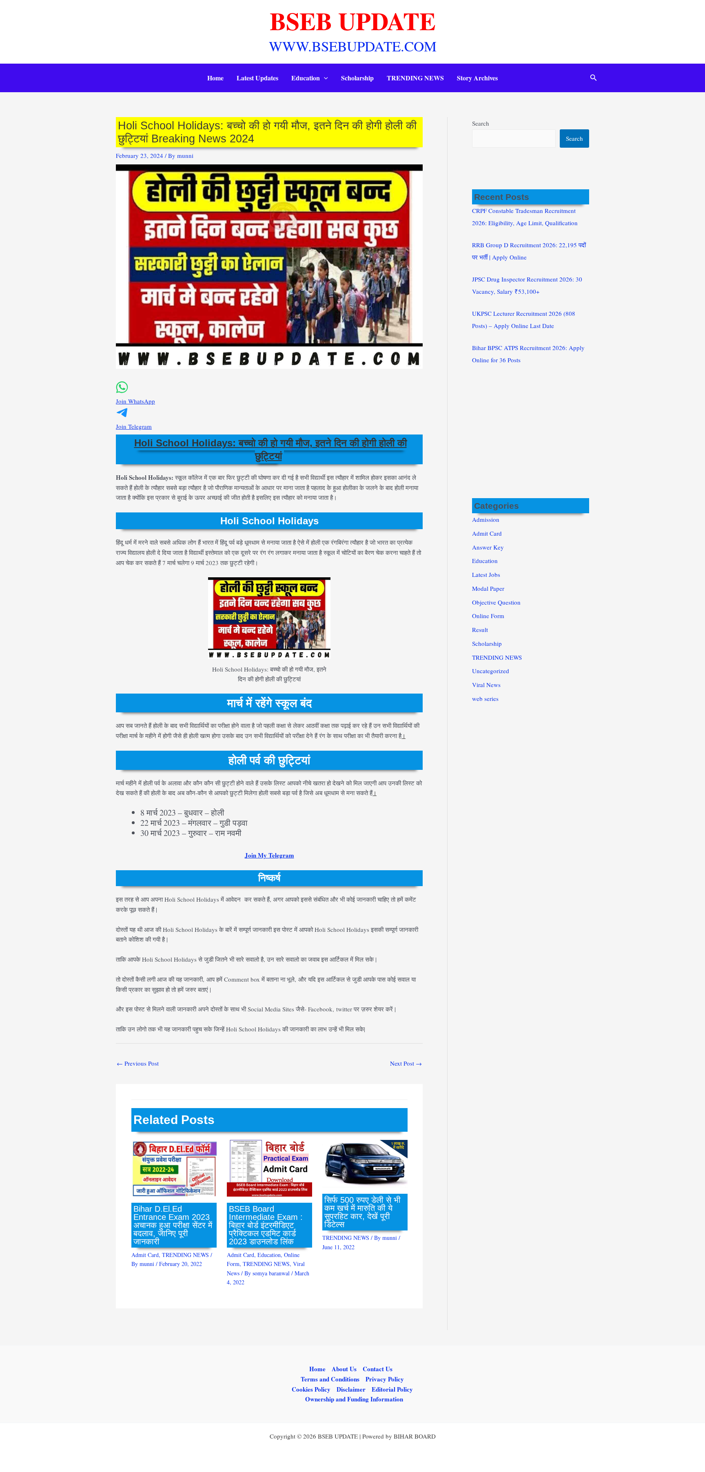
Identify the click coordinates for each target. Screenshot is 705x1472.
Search (480, 123)
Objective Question (496, 602)
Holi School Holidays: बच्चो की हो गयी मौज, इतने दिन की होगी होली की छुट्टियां (270, 449)
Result (480, 629)
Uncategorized (490, 671)
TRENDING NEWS (415, 77)
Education (305, 77)
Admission (485, 519)
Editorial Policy (392, 1389)
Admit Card (145, 1255)
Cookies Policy (311, 1389)
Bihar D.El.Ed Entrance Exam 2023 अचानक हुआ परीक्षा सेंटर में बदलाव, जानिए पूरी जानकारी (172, 1225)
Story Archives (477, 77)
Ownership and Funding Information (354, 1398)
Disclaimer (351, 1389)
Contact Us (377, 1368)
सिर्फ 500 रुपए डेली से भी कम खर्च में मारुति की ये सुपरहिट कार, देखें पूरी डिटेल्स (362, 1212)
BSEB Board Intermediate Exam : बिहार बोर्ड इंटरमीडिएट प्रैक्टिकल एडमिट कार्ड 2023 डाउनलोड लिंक (266, 1225)
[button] (324, 78)
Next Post (406, 1063)
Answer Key (488, 547)
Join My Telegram (269, 855)
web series (485, 698)
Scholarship (357, 77)
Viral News (486, 685)
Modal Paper (488, 588)
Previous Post (138, 1063)
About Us (344, 1368)
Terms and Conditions (330, 1378)
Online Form (488, 616)
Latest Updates (257, 77)
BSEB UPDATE (353, 20)
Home (215, 77)
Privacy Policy (385, 1378)
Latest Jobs (486, 574)
